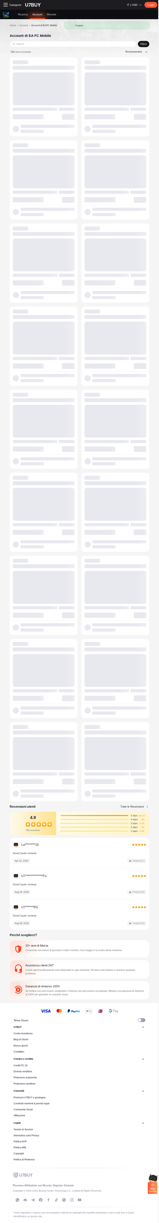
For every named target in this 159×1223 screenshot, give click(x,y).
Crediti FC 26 (21, 1065)
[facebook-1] (41, 1200)
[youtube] (79, 1200)
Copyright (19, 1153)
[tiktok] (56, 1200)
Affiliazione (19, 1115)
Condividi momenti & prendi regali (31, 1103)
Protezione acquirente (25, 1077)
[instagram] (72, 1200)
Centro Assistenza (23, 1033)
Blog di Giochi (21, 1039)
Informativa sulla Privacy (26, 1135)
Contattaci (19, 1051)
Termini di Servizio (23, 1129)
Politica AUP (20, 1141)
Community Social (23, 1109)
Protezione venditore (24, 1083)
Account (23, 25)
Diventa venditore (23, 1071)
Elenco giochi (21, 1045)
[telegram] (33, 1200)
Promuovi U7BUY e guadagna (30, 1097)
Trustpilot (79, 25)
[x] (64, 1200)
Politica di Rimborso (24, 1159)
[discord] (25, 1200)
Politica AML (20, 1147)
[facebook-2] (48, 1200)
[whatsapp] (17, 1200)
